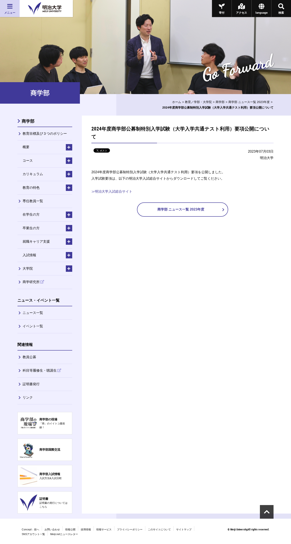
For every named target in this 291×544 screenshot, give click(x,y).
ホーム (176, 102)
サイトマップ (184, 529)
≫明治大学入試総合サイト (111, 191)
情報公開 (70, 529)
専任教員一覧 (33, 201)
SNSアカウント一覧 (33, 534)
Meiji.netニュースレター (64, 534)
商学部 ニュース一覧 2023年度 (249, 102)
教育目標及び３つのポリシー (45, 133)
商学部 (220, 102)
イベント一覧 (33, 326)
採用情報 (86, 529)
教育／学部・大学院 (198, 102)
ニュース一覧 (33, 313)
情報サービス (104, 529)
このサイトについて (159, 529)
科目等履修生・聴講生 (40, 370)
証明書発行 (31, 384)
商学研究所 (31, 282)
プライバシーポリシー (130, 529)
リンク (28, 397)
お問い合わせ (52, 529)
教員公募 (29, 357)
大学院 (28, 268)
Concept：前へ (30, 529)
